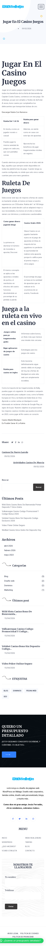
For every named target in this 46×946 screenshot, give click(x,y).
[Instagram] (33, 819)
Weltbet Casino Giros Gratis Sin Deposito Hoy (21, 530)
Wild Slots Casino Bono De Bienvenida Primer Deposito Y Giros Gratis (21, 506)
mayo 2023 (9, 555)
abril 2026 (8, 546)
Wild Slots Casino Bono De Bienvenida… (17, 612)
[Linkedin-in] (26, 819)
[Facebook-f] (13, 819)
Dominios (8, 585)
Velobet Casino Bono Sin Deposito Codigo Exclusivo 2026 (20, 519)
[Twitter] (19, 819)
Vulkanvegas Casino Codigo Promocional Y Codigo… (17, 630)
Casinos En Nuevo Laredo (15, 452)
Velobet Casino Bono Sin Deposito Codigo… (21, 647)
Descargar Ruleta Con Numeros (14, 112)
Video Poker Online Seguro (13, 525)
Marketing (8, 590)
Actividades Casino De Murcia (28, 462)
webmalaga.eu (13, 788)
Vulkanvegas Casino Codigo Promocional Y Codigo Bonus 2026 (20, 512)
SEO (5, 697)
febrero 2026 (9, 550)
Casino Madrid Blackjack (11, 420)
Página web (31, 691)
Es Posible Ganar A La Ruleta (13, 423)
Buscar (5, 480)
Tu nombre (10, 877)
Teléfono (9, 890)
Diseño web (9, 581)
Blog (6, 576)
